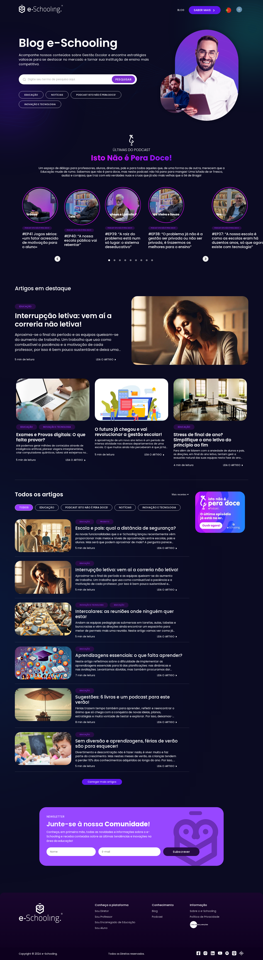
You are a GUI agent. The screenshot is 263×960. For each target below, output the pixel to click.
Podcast (157, 917)
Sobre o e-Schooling (203, 911)
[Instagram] (205, 953)
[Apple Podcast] (234, 953)
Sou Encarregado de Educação (115, 922)
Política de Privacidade (204, 917)
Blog (155, 911)
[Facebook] (198, 953)
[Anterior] (57, 259)
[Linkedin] (213, 953)
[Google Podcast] (241, 953)
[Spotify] (227, 953)
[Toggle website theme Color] (239, 9)
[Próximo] (205, 259)
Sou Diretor (102, 911)
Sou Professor (103, 917)
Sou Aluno (101, 928)
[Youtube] (220, 953)
